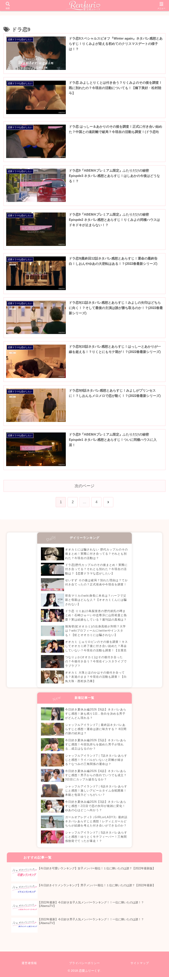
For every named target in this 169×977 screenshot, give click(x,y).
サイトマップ (139, 963)
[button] (156, 685)
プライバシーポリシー (84, 963)
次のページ (84, 486)
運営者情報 (29, 963)
